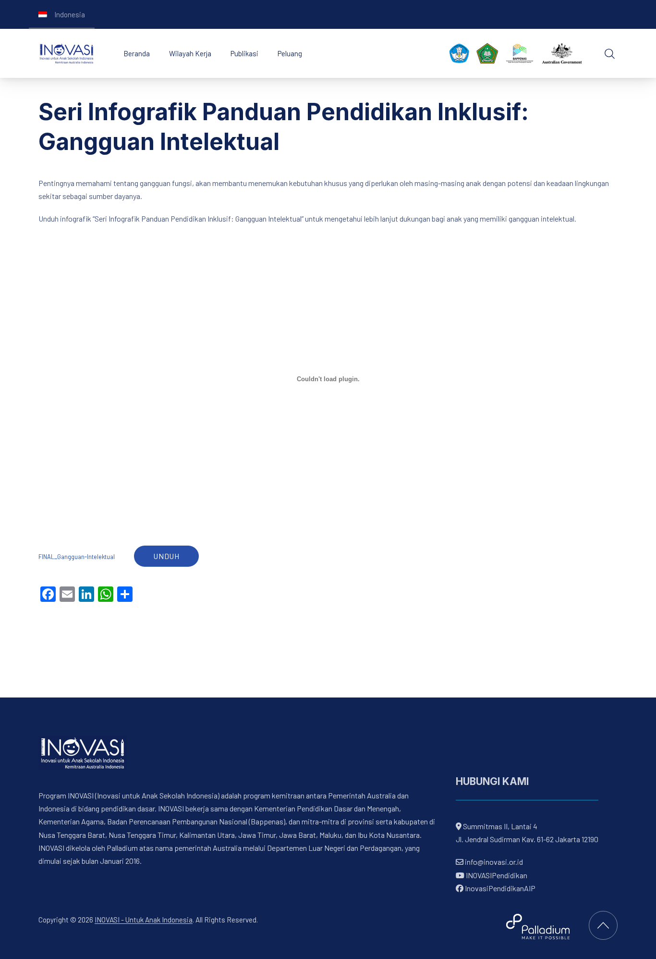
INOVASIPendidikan (495, 874)
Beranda (136, 53)
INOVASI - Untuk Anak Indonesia (144, 919)
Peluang (290, 53)
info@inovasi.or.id (493, 861)
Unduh (166, 555)
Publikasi (244, 53)
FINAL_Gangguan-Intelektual (76, 556)
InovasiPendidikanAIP (499, 887)
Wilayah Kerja (190, 53)
